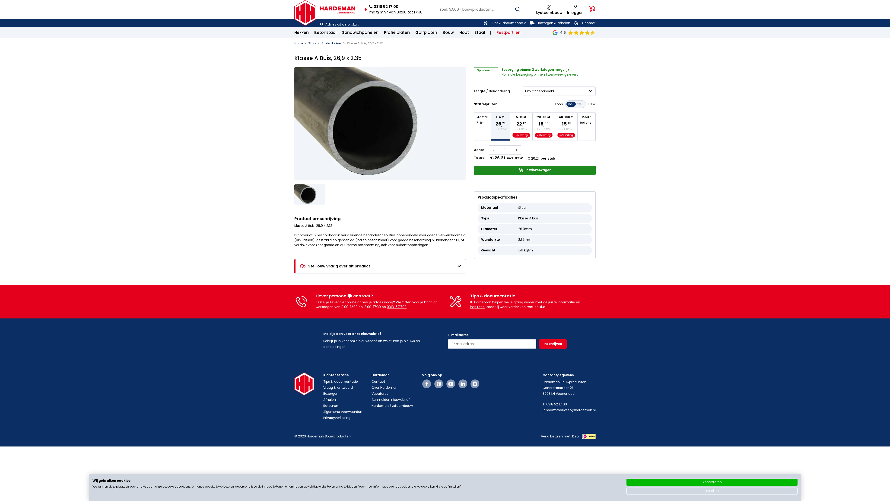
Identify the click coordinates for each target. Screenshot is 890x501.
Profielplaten (397, 32)
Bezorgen (330, 393)
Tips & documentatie (509, 23)
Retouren (330, 405)
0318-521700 (397, 307)
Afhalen (329, 399)
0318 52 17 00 (386, 6)
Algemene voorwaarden (342, 411)
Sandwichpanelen (360, 32)
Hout (464, 32)
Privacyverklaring (336, 417)
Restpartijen (508, 32)
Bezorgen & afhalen (554, 23)
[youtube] (451, 384)
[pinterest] (439, 384)
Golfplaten (426, 32)
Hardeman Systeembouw (392, 405)
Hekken (301, 32)
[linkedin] (463, 384)
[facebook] (426, 384)
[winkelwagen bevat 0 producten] (592, 9)
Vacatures (380, 393)
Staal (479, 32)
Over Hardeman (384, 387)
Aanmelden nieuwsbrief (391, 399)
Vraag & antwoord (338, 387)
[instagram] (475, 384)
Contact (589, 23)
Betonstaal (325, 32)
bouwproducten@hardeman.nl (571, 410)
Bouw (448, 32)
